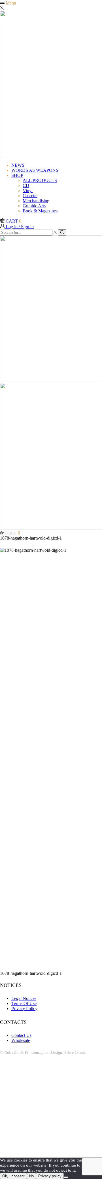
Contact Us (21, 1035)
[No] (66, 1177)
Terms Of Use (24, 1003)
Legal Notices (23, 998)
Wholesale (20, 1040)
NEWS (17, 165)
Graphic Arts (34, 205)
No (31, 1176)
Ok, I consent (13, 1176)
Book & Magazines (40, 210)
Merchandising (36, 200)
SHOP (17, 175)
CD (26, 185)
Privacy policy (49, 1176)
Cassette (30, 195)
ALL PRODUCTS (40, 180)
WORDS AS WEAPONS (34, 170)
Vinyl (28, 190)
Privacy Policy (24, 1008)
